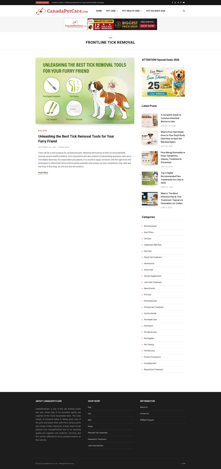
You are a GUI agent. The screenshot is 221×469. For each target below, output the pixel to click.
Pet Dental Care (150, 301)
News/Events (149, 288)
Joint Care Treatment (153, 282)
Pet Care (111, 11)
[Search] (184, 11)
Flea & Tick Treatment (153, 257)
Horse (90, 426)
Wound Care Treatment (153, 369)
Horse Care (148, 270)
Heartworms (149, 263)
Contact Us (144, 414)
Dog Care (42, 131)
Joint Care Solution (95, 446)
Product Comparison (152, 357)
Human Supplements (152, 276)
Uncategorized (150, 363)
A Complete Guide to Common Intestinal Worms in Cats (171, 118)
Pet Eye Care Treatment (154, 307)
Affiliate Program (147, 420)
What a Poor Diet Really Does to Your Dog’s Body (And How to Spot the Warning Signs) (173, 137)
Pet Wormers (149, 351)
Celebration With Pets (153, 245)
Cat (89, 414)
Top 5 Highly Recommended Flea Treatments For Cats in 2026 (172, 178)
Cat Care (147, 239)
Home (99, 11)
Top (183, 464)
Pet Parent (148, 326)
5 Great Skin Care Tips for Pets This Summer (68, 2)
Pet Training (149, 345)
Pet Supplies (149, 338)
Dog (89, 407)
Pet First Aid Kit (150, 313)
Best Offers (149, 232)
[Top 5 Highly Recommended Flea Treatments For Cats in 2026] (151, 180)
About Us (144, 407)
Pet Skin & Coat (150, 332)
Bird (89, 420)
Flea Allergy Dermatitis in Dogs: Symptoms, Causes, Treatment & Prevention (173, 157)
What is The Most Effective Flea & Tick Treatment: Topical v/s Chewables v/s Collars (172, 198)
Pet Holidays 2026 (155, 11)
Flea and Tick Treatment (98, 433)
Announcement (150, 226)
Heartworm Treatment (97, 439)
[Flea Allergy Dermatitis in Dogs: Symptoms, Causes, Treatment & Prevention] (151, 159)
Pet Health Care (131, 11)
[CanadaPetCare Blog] (62, 11)
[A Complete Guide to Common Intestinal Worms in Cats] (151, 120)
